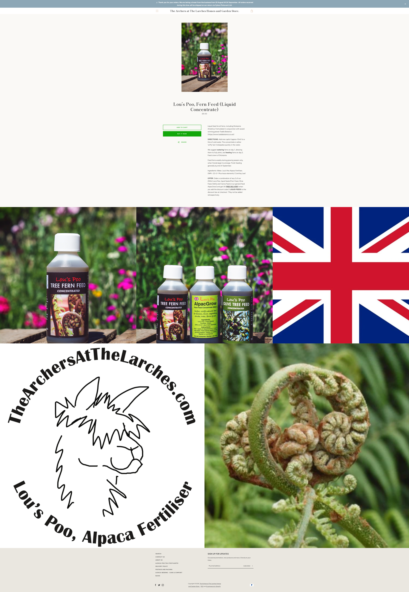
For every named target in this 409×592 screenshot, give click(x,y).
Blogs (158, 576)
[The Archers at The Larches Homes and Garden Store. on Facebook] (155, 585)
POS (202, 586)
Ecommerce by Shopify (213, 586)
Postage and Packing (164, 569)
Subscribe (247, 566)
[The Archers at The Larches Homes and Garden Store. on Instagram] (163, 585)
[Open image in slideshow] (204, 57)
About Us (159, 560)
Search (158, 553)
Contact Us (160, 557)
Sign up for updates (218, 554)
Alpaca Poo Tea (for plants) (167, 563)
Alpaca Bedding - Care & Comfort (169, 572)
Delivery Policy (162, 566)
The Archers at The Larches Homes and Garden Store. (204, 10)
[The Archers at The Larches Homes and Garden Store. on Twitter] (159, 585)
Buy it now (182, 134)
